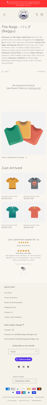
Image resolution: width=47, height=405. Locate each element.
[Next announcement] (43, 3)
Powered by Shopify (27, 397)
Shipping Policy (10, 307)
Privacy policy (12, 400)
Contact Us (8, 312)
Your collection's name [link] (13, 157)
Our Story (8, 293)
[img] (23, 242)
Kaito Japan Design (14, 397)
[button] (4, 14)
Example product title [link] (9, 196)
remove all (35, 88)
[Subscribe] (36, 351)
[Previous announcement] (4, 3)
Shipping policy (37, 400)
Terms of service (24, 400)
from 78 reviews (23, 245)
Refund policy (39, 397)
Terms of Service (10, 298)
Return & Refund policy (13, 302)
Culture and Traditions (13, 317)
